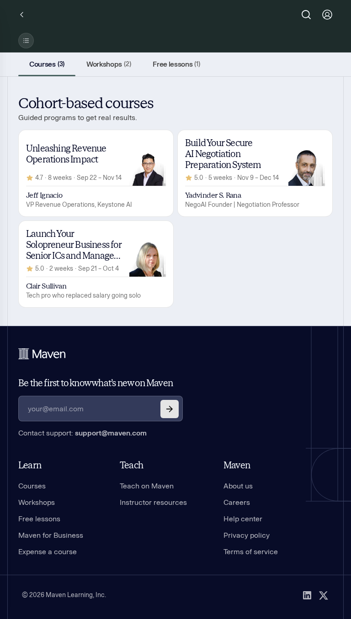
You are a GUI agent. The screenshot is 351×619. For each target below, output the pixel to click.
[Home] (42, 354)
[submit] (169, 409)
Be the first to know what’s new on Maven (95, 383)
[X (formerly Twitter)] (323, 595)
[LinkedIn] (307, 595)
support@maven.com (111, 433)
